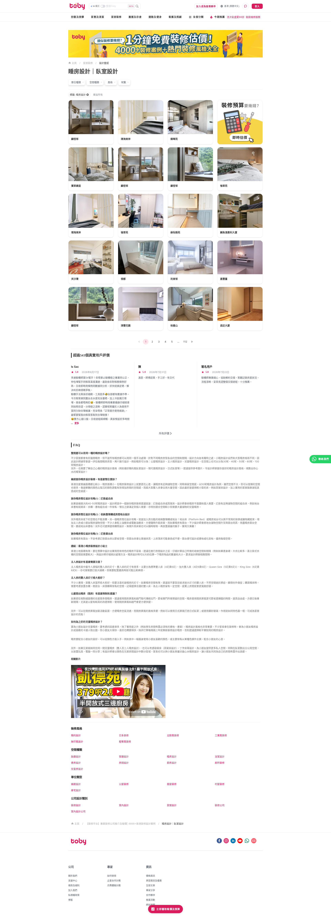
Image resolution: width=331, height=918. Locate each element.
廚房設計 (172, 762)
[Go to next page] (192, 341)
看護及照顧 (175, 17)
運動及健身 (155, 17)
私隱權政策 (73, 895)
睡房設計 (172, 756)
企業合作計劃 (114, 880)
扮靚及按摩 (77, 17)
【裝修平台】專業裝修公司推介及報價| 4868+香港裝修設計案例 (121, 823)
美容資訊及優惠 (154, 880)
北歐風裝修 (173, 735)
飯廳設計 (76, 756)
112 (185, 341)
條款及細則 (73, 885)
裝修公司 (219, 805)
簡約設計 (76, 735)
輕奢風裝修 (125, 741)
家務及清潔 (97, 17)
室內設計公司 (78, 811)
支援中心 (72, 880)
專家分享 (150, 890)
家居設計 (172, 805)
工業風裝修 (221, 735)
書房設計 (76, 762)
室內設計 (124, 805)
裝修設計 (76, 805)
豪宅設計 (76, 790)
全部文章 (150, 885)
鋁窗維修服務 (253, 16)
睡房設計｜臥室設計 (173, 823)
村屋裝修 (219, 784)
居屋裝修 (172, 784)
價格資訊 (150, 875)
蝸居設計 (76, 784)
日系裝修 (124, 735)
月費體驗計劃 (114, 885)
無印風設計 (77, 741)
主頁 (74, 63)
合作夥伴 (150, 895)
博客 (70, 899)
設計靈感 (104, 62)
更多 (76, 423)
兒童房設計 (77, 768)
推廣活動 (150, 899)
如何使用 (111, 875)
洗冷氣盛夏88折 (235, 16)
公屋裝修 (124, 784)
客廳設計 (124, 756)
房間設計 (124, 762)
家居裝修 (116, 17)
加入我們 (72, 890)
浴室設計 (219, 756)
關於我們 (72, 875)
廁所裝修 (219, 762)
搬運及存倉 (135, 17)
